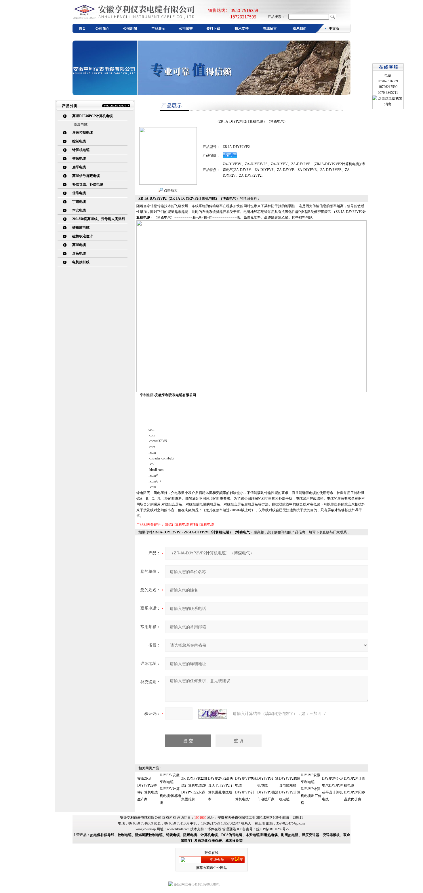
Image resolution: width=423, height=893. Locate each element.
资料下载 (213, 28)
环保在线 (214, 829)
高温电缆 (80, 125)
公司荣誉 (186, 28)
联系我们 (299, 28)
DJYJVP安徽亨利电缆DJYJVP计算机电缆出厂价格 (311, 789)
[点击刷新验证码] (212, 714)
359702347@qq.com (290, 823)
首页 (82, 28)
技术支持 (242, 28)
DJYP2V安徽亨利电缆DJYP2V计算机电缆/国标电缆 (170, 789)
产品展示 (158, 28)
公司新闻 (130, 28)
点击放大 (170, 190)
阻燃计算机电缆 (177, 524)
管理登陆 (229, 829)
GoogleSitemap (145, 829)
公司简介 (102, 28)
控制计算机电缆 (202, 524)
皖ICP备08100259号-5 (272, 829)
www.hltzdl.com (178, 829)
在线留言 (270, 28)
